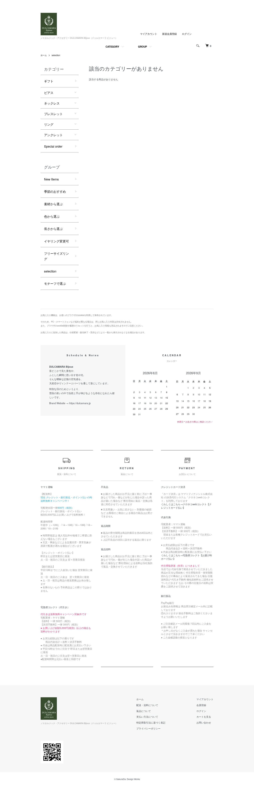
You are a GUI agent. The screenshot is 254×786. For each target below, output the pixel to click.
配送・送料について (147, 705)
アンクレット (53, 135)
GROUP (142, 46)
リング (48, 124)
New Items (51, 179)
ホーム (44, 55)
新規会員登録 (169, 33)
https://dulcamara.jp (80, 403)
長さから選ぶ (53, 228)
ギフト (48, 81)
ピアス (48, 92)
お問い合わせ (203, 722)
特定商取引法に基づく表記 (150, 722)
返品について (143, 711)
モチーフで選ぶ (55, 283)
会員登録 (201, 705)
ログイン (187, 33)
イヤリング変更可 (56, 241)
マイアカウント (148, 33)
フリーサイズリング (56, 256)
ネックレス (52, 103)
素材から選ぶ (53, 204)
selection (56, 55)
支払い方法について (147, 716)
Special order (53, 146)
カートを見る (203, 716)
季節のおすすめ (55, 191)
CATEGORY (112, 46)
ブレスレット (53, 113)
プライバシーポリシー (148, 728)
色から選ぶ (52, 216)
